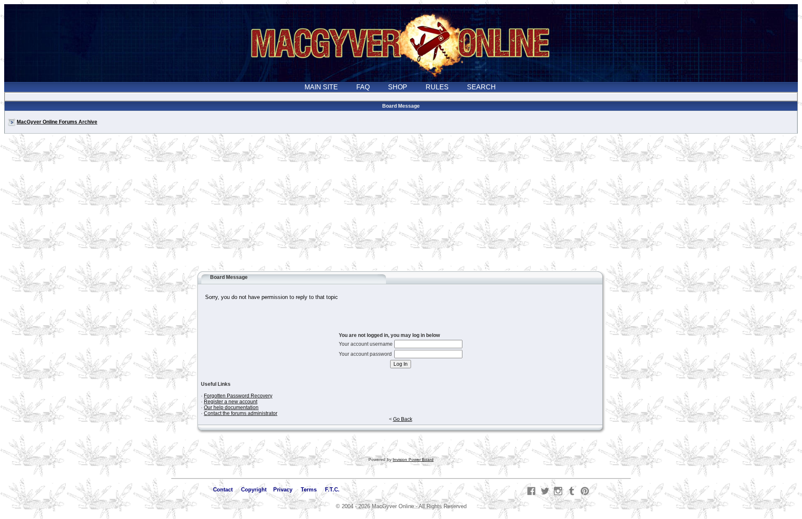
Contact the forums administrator (240, 413)
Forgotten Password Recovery (238, 396)
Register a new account (230, 402)
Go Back (402, 419)
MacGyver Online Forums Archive (57, 122)
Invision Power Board (413, 459)
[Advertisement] (401, 206)
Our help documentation (231, 407)
